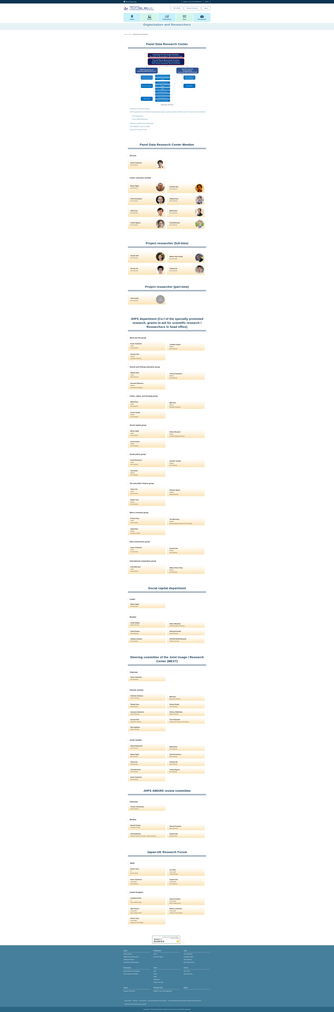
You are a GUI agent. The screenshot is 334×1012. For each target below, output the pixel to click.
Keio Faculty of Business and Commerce (157, 1000)
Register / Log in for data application (192, 1)
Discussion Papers (158, 956)
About (132, 19)
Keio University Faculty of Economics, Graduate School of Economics (184, 1000)
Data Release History (189, 962)
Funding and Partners (129, 959)
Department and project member (140, 108)
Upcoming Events (188, 974)
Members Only (158, 987)
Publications (167, 19)
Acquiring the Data (188, 956)
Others (155, 976)
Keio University (142, 1000)
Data (184, 19)
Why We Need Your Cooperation (132, 971)
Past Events (187, 971)
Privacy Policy (127, 1000)
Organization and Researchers (131, 956)
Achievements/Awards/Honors (131, 962)
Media (186, 987)
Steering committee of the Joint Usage (141, 123)
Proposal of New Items (192, 8)
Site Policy (135, 1000)
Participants (202, 19)
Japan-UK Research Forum (138, 129)
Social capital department (140, 119)
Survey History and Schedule (131, 974)
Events (149, 19)
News (155, 967)
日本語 (207, 1)
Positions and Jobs (158, 982)
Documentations (188, 959)
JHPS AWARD (176, 8)
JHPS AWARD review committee (140, 126)
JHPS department (137, 116)
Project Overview (128, 954)
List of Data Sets (188, 954)
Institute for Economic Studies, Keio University (135, 1004)
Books (155, 954)
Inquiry (206, 8)
